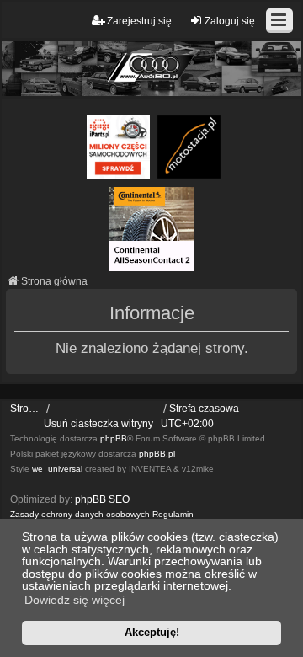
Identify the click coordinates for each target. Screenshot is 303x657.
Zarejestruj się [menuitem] (139, 21)
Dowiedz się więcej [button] (74, 599)
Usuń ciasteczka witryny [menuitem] (98, 424)
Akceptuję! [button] (152, 632)
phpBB (113, 438)
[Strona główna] (151, 68)
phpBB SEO (102, 499)
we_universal (57, 468)
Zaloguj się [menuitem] (230, 21)
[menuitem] (80, 514)
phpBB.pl (157, 453)
